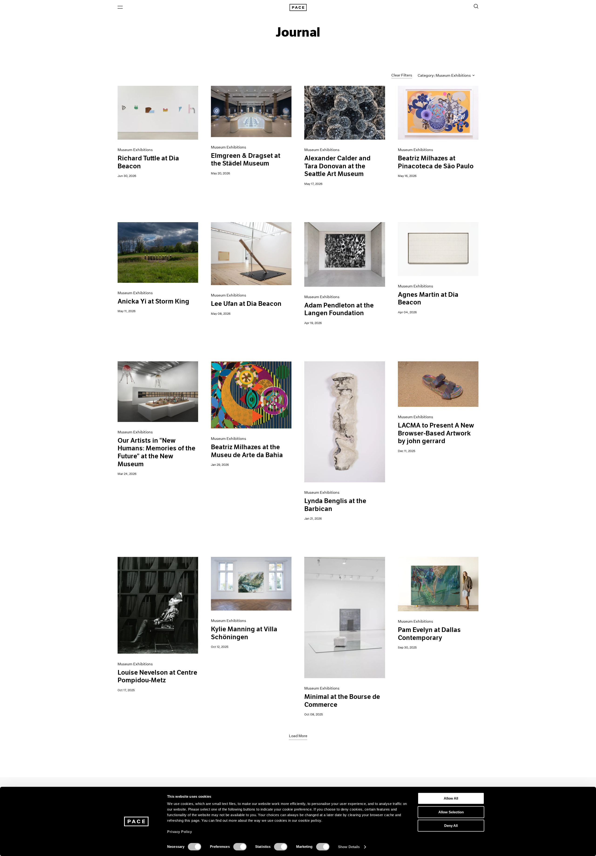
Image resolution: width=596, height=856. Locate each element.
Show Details (349, 847)
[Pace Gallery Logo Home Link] (298, 7)
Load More (298, 736)
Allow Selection (451, 812)
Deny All (451, 826)
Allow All (451, 798)
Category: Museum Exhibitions (444, 75)
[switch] (240, 846)
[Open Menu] (120, 7)
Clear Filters (401, 75)
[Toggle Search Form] (476, 6)
